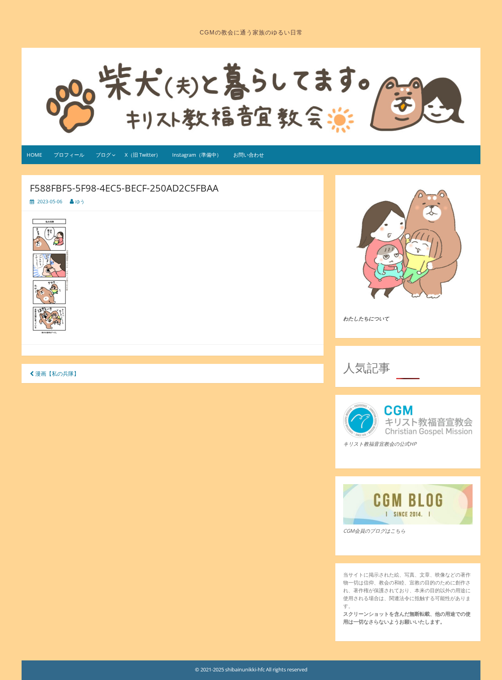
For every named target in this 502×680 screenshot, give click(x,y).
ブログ (103, 154)
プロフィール (69, 154)
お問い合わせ (248, 154)
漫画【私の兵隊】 (56, 373)
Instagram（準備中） (197, 154)
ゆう (80, 201)
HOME (34, 154)
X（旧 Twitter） (143, 154)
